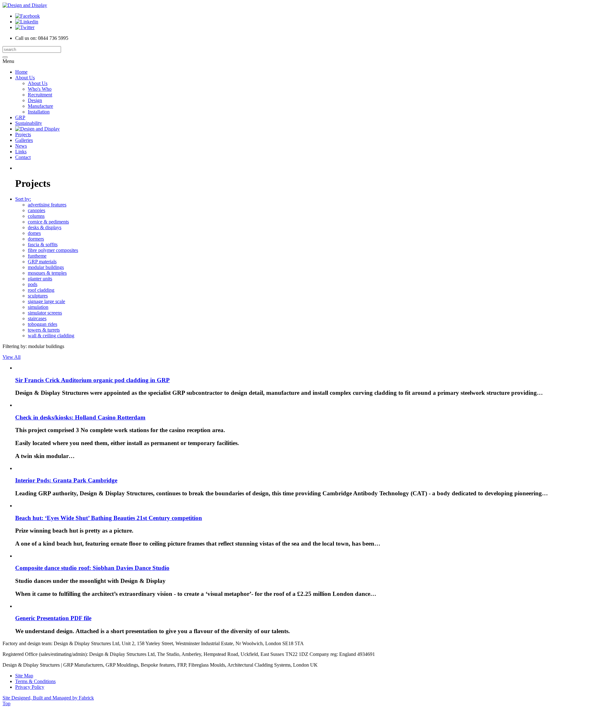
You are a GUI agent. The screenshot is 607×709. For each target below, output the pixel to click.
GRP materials (42, 261)
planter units (40, 278)
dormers (36, 238)
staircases (37, 318)
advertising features (47, 204)
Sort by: (23, 199)
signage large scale (46, 301)
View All (12, 357)
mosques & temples (47, 273)
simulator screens (45, 312)
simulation (38, 307)
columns (36, 216)
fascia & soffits (43, 244)
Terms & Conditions (35, 681)
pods (32, 284)
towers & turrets (44, 330)
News (21, 146)
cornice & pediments (48, 221)
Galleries (24, 140)
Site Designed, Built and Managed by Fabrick (48, 697)
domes (34, 233)
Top (6, 703)
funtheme (37, 256)
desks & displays (44, 227)
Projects (23, 134)
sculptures (38, 295)
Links (21, 151)
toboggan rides (42, 324)
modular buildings (46, 267)
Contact (23, 157)
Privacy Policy (29, 687)
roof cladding (41, 290)
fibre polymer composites (53, 250)
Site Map (24, 675)
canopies (36, 210)
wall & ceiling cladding (51, 335)
